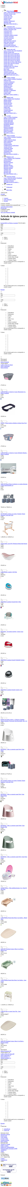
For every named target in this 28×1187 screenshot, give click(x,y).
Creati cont (6, 1130)
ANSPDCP (3, 1150)
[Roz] (7, 282)
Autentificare (4, 206)
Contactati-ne (4, 1160)
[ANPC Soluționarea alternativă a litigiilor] (8, 1167)
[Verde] (7, 284)
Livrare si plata (4, 1138)
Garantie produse (5, 1140)
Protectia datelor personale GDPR (9, 1148)
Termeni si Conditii (5, 1144)
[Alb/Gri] (7, 270)
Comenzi (6, 198)
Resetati (3, 289)
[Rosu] (7, 281)
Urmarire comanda (5, 205)
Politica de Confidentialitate (7, 1147)
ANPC (2, 1151)
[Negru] (7, 279)
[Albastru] (7, 271)
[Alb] (7, 268)
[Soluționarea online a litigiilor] (8, 1172)
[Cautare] (25, 205)
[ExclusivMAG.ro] (10, 4)
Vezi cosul (3, 212)
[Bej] (7, 273)
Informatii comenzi (5, 1134)
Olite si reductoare (5, 366)
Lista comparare (8, 199)
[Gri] (7, 276)
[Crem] (7, 274)
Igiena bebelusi (4, 367)
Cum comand (4, 1137)
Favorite (6, 201)
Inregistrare (10, 206)
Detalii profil (4, 1136)
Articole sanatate (6, 1058)
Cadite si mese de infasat (7, 365)
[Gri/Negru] (7, 278)
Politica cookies (4, 1145)
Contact (2, 1158)
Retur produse (4, 1141)
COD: (2, 394)
